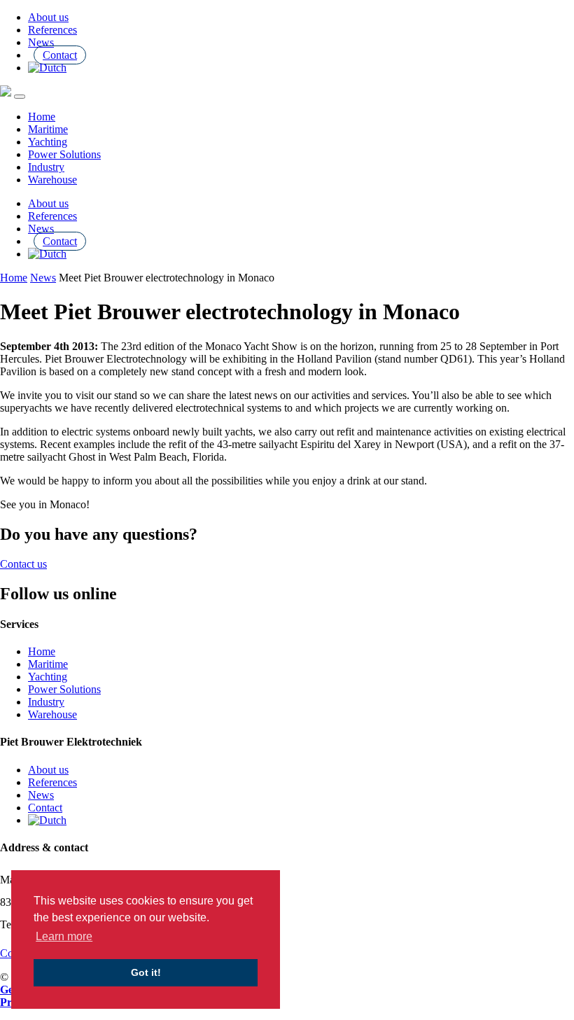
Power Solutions (64, 154)
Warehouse (52, 180)
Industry (46, 167)
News (41, 42)
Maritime (48, 129)
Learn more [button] (64, 936)
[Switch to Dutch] (47, 68)
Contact (60, 55)
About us (48, 17)
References (52, 30)
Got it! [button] (146, 972)
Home (41, 117)
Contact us (23, 564)
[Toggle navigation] (19, 97)
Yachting (47, 142)
